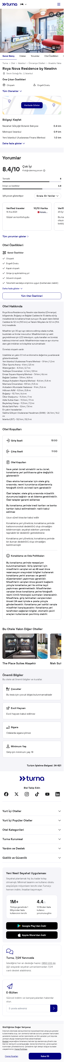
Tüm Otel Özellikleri (32, 294)
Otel (13, 61)
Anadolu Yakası (55, 61)
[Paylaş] (58, 14)
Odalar (22, 54)
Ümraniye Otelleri (37, 61)
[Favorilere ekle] (51, 14)
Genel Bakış (8, 54)
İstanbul (21, 61)
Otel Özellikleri (51, 54)
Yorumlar (35, 54)
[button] (32, 30)
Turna (5, 61)
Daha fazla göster (10, 287)
